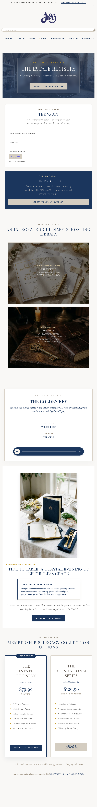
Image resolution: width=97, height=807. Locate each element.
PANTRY (22, 38)
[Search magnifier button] (94, 29)
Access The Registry (26, 748)
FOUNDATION (58, 38)
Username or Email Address (22, 133)
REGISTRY (73, 38)
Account (87, 38)
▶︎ (17, 451)
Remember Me (18, 151)
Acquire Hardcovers (71, 747)
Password (13, 142)
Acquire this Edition (48, 618)
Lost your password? (17, 161)
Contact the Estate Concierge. (67, 774)
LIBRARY (9, 38)
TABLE (32, 38)
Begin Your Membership (48, 86)
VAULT (44, 38)
